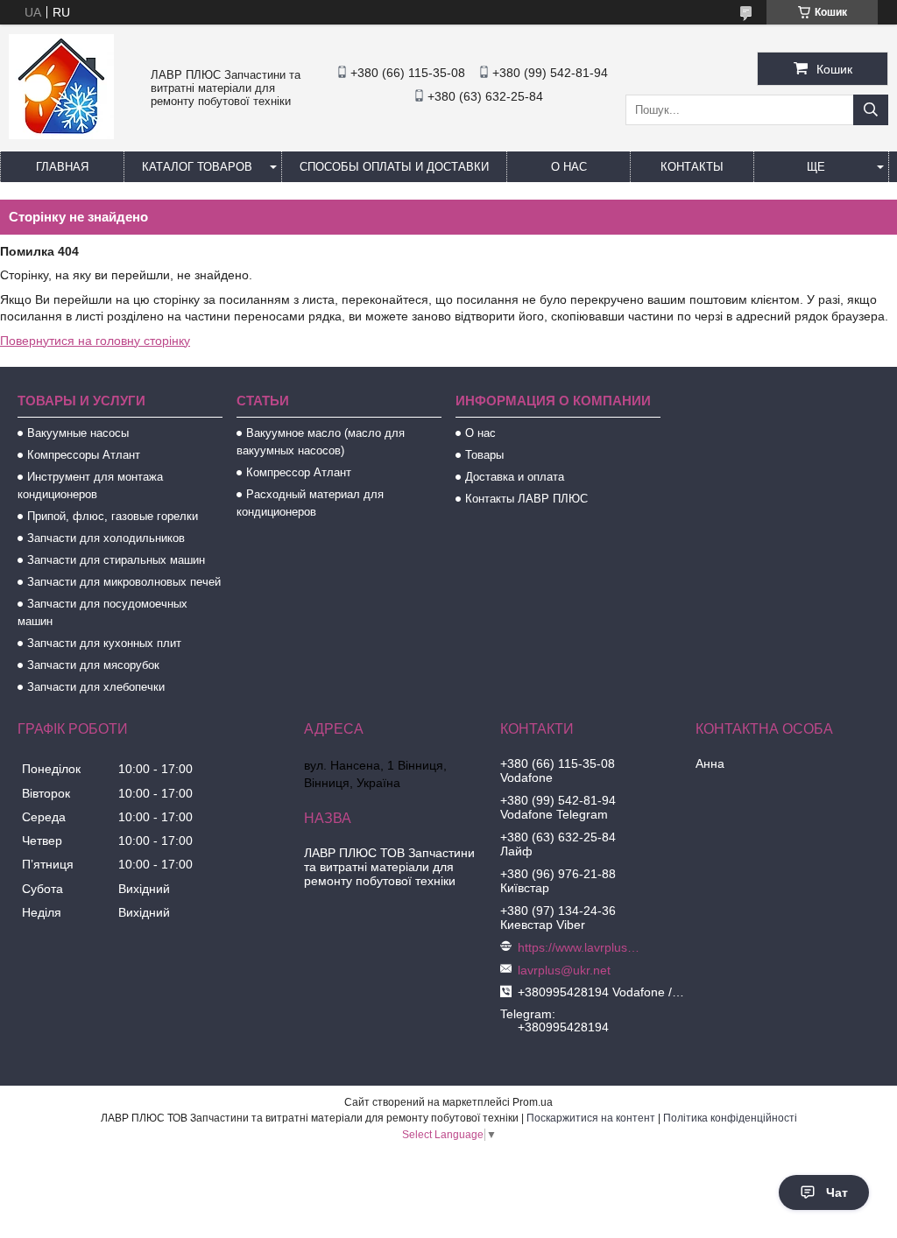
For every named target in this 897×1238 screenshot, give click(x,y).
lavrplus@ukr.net (564, 970)
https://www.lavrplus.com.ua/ (579, 947)
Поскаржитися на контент (590, 1118)
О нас (569, 166)
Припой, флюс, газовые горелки (112, 516)
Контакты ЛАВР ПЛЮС (526, 498)
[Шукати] (870, 110)
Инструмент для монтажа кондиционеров (90, 485)
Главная (62, 166)
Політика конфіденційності (730, 1118)
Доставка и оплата (514, 476)
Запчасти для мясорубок (93, 665)
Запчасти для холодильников (106, 538)
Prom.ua (532, 1102)
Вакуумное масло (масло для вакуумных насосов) (321, 441)
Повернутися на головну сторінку (95, 341)
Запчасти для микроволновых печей (124, 581)
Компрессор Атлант (298, 472)
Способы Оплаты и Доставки (394, 166)
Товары (484, 454)
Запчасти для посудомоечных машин (102, 612)
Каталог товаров (197, 166)
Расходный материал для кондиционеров (310, 503)
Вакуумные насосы (78, 433)
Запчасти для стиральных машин (116, 559)
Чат (837, 1192)
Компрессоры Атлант (83, 454)
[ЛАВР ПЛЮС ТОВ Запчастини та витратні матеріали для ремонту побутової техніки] (61, 135)
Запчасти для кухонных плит (104, 643)
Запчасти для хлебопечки (96, 686)
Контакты (692, 166)
